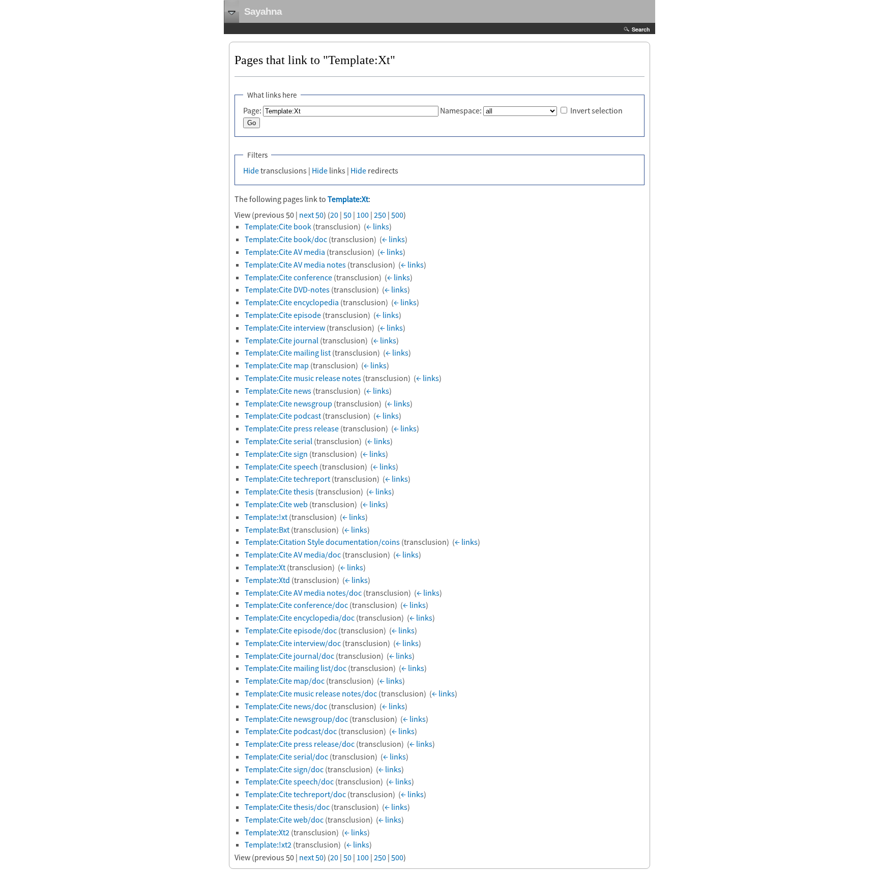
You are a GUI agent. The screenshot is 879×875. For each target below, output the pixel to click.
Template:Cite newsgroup (288, 403)
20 (334, 215)
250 (380, 215)
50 (347, 215)
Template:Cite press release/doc (300, 744)
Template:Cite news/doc (286, 706)
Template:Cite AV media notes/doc (303, 593)
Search (641, 29)
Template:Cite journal (281, 340)
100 (363, 215)
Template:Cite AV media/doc (293, 554)
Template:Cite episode (283, 315)
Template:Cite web (276, 504)
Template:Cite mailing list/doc (295, 668)
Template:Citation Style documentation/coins (322, 542)
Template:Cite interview (285, 328)
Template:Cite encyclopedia (292, 302)
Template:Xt (348, 199)
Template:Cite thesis (279, 491)
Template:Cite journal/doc (289, 656)
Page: (252, 110)
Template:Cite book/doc (286, 239)
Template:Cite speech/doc (289, 781)
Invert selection (596, 110)
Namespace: (461, 110)
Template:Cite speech (281, 466)
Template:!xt (266, 517)
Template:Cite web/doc (284, 819)
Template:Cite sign (276, 454)
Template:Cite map (277, 365)
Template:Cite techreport (287, 479)
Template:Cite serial (278, 441)
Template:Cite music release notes (303, 378)
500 (397, 215)
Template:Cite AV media (285, 252)
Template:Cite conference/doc (296, 605)
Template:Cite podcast (283, 416)
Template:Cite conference (288, 277)
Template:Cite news (278, 391)
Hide (251, 170)
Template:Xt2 (267, 832)
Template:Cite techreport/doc (295, 794)
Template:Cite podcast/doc (291, 731)
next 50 (311, 215)
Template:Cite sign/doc (284, 769)
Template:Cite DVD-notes (287, 289)
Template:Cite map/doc (285, 681)
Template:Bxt (267, 529)
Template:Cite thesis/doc (287, 807)
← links (377, 226)
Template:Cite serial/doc (286, 756)
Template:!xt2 (268, 844)
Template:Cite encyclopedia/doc (300, 617)
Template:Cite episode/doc (291, 630)
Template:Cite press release (292, 428)
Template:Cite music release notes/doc (311, 693)
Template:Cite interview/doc (293, 643)
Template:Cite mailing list (288, 352)
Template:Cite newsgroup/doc (296, 719)
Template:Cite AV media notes (295, 264)
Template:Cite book (278, 226)
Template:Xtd (267, 580)
